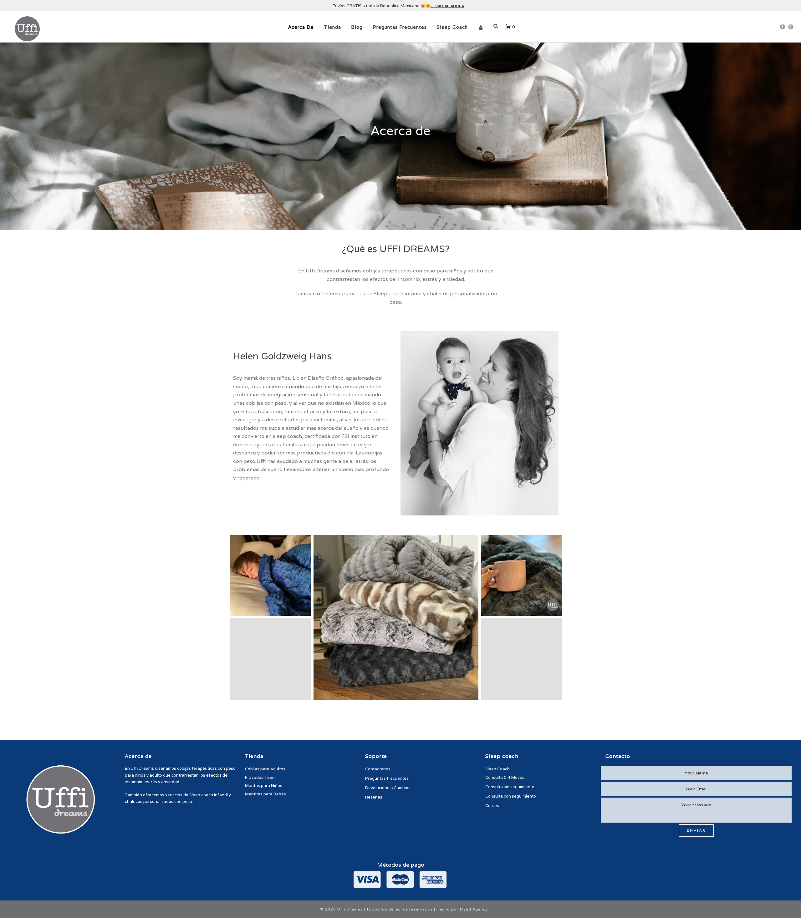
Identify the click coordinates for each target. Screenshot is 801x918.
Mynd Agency (474, 909)
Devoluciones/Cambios (388, 787)
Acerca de (301, 27)
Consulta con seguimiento (510, 796)
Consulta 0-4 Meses (504, 777)
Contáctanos (377, 769)
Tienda (332, 27)
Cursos (492, 805)
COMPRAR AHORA (447, 5)
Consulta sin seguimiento (509, 786)
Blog (357, 27)
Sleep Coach (452, 27)
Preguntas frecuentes (400, 27)
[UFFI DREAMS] (270, 575)
